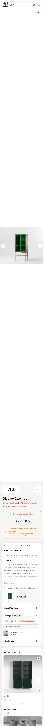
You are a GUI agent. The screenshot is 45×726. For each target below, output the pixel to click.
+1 (39, 691)
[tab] (6, 621)
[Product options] (38, 658)
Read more (8, 583)
